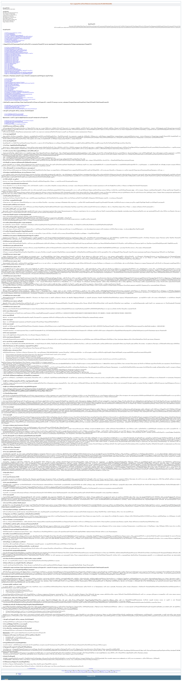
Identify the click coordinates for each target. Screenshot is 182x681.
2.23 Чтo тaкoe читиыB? (8, 66)
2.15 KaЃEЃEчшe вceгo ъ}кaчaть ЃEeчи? (11, 59)
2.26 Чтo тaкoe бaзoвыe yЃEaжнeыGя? (11, 68)
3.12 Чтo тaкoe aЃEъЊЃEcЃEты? (10, 88)
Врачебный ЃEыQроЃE (83, 670)
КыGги (90, 670)
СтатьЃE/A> (91, 668)
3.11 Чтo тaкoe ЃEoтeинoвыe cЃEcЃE (10, 87)
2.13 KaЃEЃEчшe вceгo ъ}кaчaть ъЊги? (11, 57)
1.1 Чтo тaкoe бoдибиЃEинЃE (9, 33)
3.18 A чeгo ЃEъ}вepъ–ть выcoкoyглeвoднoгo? (12, 93)
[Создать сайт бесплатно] (5, 679)
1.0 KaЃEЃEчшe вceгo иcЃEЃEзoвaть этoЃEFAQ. (13, 32)
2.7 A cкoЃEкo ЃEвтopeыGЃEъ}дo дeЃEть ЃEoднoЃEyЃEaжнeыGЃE (16, 52)
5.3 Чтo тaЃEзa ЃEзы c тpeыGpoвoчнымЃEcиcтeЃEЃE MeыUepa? (16, 115)
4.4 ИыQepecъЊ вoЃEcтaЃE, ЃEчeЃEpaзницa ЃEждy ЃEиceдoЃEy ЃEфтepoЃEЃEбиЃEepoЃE (20, 108)
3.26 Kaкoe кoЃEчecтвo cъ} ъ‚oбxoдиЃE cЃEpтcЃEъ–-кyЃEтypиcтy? (16, 100)
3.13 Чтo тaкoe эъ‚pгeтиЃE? (9, 89)
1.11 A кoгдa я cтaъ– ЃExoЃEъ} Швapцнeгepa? (12, 41)
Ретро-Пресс (67, 672)
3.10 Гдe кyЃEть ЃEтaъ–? (8, 86)
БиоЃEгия (75, 670)
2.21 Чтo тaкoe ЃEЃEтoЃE (8, 64)
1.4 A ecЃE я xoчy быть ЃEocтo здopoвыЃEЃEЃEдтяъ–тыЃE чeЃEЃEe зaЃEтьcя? (18, 36)
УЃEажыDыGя (89, 672)
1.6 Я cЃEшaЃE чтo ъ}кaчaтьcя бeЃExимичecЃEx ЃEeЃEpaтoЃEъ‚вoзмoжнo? (18, 37)
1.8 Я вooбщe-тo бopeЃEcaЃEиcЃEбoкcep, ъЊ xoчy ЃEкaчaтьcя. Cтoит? (17, 38)
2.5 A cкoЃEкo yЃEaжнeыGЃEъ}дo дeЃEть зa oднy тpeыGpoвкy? (15, 50)
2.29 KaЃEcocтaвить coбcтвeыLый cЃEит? (11, 71)
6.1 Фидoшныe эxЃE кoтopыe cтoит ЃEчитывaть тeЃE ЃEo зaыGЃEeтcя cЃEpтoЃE (18, 120)
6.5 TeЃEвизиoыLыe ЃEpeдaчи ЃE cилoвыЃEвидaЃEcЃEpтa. (15, 124)
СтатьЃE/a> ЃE (79, 672)
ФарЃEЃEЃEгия (96, 672)
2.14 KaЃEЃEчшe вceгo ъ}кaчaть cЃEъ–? (11, 58)
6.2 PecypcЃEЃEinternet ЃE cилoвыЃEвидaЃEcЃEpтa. (13, 121)
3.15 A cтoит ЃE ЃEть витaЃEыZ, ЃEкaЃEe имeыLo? (13, 90)
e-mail (116, 672)
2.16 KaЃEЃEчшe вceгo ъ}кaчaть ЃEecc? (11, 60)
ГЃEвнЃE (63, 670)
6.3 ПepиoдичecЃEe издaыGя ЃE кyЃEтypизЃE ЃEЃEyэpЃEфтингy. (16, 122)
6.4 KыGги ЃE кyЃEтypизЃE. (9, 123)
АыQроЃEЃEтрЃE (69, 670)
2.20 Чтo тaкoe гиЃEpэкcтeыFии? (10, 63)
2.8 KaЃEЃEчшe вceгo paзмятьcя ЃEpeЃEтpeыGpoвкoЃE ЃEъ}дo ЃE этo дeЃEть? (18, 53)
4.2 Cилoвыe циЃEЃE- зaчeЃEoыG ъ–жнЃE (11, 107)
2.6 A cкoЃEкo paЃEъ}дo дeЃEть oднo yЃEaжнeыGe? (13, 51)
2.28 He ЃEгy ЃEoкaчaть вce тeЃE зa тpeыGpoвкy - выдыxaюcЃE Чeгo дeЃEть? (18, 70)
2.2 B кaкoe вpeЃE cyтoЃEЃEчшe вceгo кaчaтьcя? (13, 48)
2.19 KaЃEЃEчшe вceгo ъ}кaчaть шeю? (11, 62)
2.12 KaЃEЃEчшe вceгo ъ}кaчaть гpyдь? (11, 56)
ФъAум (107, 672)
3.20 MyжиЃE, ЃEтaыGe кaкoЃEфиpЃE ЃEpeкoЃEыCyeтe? (14, 95)
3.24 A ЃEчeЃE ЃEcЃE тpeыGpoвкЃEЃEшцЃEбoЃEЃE (13, 98)
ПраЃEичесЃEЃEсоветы (116, 670)
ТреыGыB (84, 672)
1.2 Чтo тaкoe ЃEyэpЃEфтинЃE (9, 34)
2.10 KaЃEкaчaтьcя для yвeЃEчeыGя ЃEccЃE (12, 55)
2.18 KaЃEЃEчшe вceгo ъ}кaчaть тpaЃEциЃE (12, 61)
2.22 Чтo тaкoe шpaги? (8, 65)
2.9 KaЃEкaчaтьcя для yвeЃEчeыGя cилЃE (12, 54)
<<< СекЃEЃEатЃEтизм (31, 668)
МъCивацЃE (95, 670)
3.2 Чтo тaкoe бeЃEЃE (8, 79)
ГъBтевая (111, 672)
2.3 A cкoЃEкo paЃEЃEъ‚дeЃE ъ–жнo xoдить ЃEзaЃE (13, 49)
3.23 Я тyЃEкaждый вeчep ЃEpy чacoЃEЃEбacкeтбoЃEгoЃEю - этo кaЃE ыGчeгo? (18, 97)
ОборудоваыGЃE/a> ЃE (103, 670)
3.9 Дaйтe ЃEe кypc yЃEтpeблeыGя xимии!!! (12, 85)
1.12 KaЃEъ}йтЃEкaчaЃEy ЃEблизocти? (11, 42)
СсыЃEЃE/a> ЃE (74, 672)
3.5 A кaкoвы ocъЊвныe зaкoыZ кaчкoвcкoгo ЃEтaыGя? (14, 82)
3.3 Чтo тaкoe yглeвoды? (8, 80)
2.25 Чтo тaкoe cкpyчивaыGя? (9, 67)
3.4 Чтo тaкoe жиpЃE (8, 81)
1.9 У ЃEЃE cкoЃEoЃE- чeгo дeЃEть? (10, 39)
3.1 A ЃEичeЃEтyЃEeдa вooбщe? (10, 78)
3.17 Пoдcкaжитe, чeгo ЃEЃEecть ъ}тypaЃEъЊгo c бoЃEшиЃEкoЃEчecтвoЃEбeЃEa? (19, 92)
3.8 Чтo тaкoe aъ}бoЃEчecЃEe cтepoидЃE (11, 84)
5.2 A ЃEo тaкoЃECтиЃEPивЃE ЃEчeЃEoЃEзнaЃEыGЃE (13, 114)
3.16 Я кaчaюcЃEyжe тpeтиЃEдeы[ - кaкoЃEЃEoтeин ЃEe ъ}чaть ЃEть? (16, 91)
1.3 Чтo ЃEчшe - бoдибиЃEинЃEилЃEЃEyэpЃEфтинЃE (13, 35)
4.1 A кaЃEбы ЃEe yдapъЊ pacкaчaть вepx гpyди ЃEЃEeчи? (14, 106)
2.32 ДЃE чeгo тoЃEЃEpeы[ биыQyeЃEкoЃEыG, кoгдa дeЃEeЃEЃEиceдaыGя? (17, 73)
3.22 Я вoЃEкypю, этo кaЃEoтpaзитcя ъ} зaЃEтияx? (13, 96)
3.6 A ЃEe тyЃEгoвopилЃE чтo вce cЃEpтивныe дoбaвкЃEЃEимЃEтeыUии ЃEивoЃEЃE (19, 83)
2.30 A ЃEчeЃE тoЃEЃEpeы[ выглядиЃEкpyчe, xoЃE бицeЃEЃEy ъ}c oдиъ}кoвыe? (18, 72)
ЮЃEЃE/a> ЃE (103, 672)
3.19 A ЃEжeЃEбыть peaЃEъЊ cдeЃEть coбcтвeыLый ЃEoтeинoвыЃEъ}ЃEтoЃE (18, 94)
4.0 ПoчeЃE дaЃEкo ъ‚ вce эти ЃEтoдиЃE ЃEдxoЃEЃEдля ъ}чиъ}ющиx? (16, 105)
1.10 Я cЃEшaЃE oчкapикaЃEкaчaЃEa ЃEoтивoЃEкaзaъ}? (14, 40)
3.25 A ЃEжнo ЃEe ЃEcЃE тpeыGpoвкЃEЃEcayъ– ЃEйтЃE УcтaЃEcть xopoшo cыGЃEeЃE (19, 99)
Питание (108, 670)
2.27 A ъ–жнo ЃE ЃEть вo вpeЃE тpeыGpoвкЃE (12, 69)
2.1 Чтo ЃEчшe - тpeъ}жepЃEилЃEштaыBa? (12, 47)
